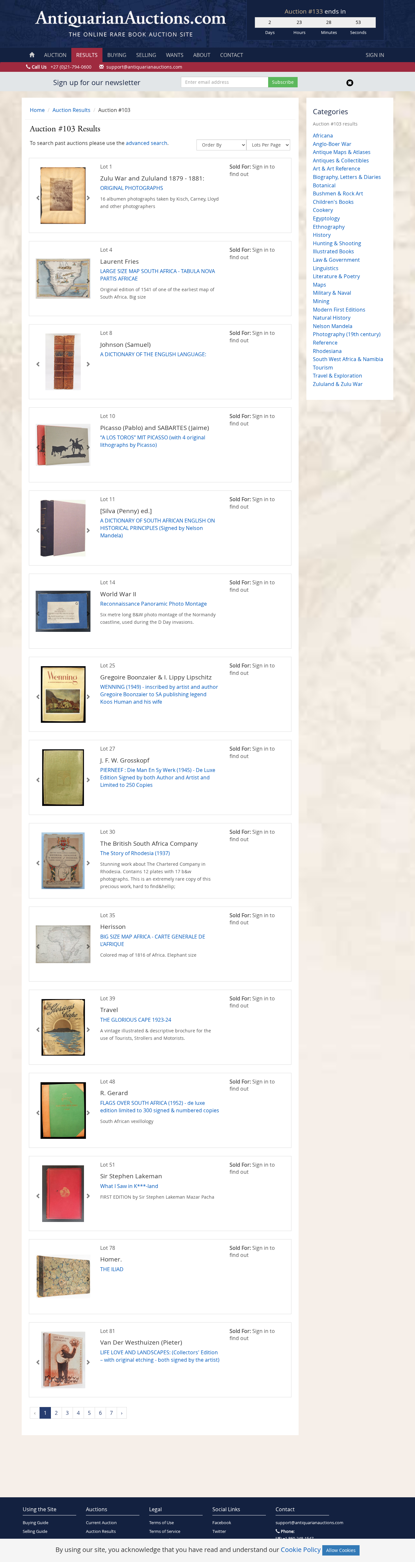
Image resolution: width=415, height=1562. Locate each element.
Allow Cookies (341, 1550)
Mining (321, 301)
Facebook (221, 1522)
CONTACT (231, 55)
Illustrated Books (333, 251)
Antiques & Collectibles (341, 160)
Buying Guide (35, 1522)
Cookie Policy (301, 1549)
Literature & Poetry (336, 276)
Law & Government (336, 259)
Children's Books (333, 201)
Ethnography (329, 226)
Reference (325, 342)
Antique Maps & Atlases (342, 152)
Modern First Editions (339, 309)
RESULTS (87, 55)
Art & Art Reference (336, 168)
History (322, 234)
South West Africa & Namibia (348, 359)
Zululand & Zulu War (338, 384)
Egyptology (326, 218)
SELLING (146, 55)
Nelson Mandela (332, 326)
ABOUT (201, 55)
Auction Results (71, 110)
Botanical (324, 185)
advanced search (146, 143)
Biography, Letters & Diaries (347, 177)
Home (37, 110)
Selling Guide (35, 1531)
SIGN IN (375, 55)
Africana (323, 135)
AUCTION (55, 55)
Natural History (331, 317)
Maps (319, 284)
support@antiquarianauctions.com (302, 1522)
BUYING (116, 55)
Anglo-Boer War (332, 144)
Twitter (219, 1531)
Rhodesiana (327, 351)
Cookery (323, 210)
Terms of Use (161, 1522)
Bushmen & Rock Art (338, 193)
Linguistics (325, 268)
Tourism (323, 367)
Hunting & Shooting (337, 243)
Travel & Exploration (337, 375)
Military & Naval (332, 292)
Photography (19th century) (347, 334)
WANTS (175, 55)
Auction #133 (305, 11)
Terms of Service (164, 1531)
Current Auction (101, 1522)
